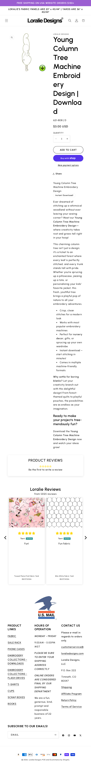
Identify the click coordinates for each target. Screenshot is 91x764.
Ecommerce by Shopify (60, 760)
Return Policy (69, 700)
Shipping (66, 687)
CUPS (11, 690)
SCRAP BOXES (16, 697)
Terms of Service (71, 706)
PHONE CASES (16, 649)
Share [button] (59, 173)
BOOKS (12, 703)
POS (44, 760)
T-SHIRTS (13, 684)
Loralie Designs (35, 760)
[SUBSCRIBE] (55, 734)
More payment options (68, 165)
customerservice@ (72, 646)
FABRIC (12, 636)
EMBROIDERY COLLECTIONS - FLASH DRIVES (17, 673)
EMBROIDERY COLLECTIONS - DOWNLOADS (17, 659)
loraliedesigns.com (72, 653)
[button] (6, 20)
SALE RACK (14, 642)
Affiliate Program (71, 693)
